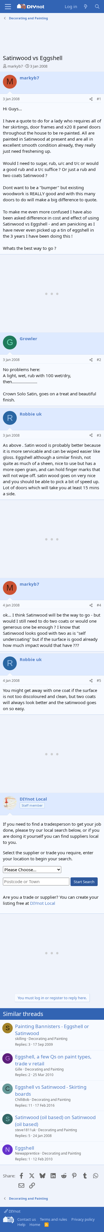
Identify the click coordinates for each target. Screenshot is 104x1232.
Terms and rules (53, 1219)
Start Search (84, 881)
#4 (99, 605)
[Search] (97, 6)
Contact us (26, 1219)
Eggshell (24, 1147)
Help (21, 1224)
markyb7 (15, 66)
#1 (99, 98)
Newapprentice (27, 1153)
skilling (20, 1038)
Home (34, 1224)
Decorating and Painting (48, 1038)
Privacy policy (83, 1219)
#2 (99, 359)
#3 (99, 435)
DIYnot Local (42, 903)
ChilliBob (22, 1099)
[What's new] (85, 6)
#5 (99, 680)
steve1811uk (25, 1129)
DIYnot (14, 1211)
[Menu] (8, 6)
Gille (18, 1069)
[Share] (91, 99)
